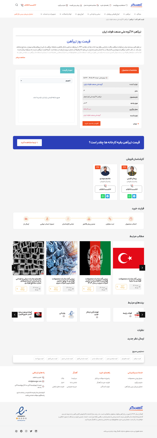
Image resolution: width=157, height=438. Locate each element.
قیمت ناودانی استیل (67, 359)
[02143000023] (22, 5)
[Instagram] (26, 431)
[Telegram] (21, 431)
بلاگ (62, 378)
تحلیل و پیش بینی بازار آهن (23, 14)
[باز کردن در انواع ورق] (76, 14)
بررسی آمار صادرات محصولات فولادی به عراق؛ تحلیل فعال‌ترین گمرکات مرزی (63, 281)
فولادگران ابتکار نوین (92, 313)
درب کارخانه (87, 109)
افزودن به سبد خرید (91, 123)
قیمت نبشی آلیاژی (52, 359)
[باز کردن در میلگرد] (135, 14)
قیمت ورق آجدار (39, 359)
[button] (15, 268)
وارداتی (62, 313)
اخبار (62, 382)
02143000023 (30, 5)
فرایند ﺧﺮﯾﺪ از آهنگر (103, 382)
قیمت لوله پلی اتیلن (112, 359)
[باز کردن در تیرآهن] (124, 14)
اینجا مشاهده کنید (28, 142)
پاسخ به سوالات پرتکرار (102, 378)
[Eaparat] (16, 431)
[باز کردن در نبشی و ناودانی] (88, 14)
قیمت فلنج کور (125, 359)
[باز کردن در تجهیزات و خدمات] (41, 14)
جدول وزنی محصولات (135, 378)
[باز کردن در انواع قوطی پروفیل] (105, 14)
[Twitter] (31, 431)
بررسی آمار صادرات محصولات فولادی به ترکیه (130, 279)
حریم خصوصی (72, 386)
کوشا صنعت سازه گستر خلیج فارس (25, 313)
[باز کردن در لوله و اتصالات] (60, 14)
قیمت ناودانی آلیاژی (82, 359)
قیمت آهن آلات (139, 19)
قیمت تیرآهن (137, 359)
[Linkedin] (36, 431)
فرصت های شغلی (58, 386)
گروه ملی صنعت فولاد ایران (93, 84)
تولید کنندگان (105, 386)
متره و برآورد (138, 382)
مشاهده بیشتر (20, 57)
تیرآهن (131, 19)
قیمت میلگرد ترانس (97, 359)
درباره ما (74, 378)
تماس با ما (73, 382)
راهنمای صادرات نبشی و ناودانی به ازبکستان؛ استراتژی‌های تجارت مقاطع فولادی (28, 281)
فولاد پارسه (127, 313)
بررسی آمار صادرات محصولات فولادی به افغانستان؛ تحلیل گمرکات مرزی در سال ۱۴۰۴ (96, 281)
